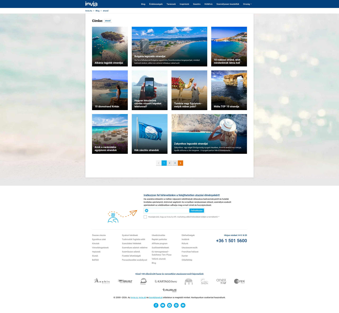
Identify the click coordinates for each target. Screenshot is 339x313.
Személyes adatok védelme (134, 247)
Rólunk (185, 243)
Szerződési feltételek (131, 243)
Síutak (95, 256)
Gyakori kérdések (130, 235)
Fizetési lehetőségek (131, 256)
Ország (246, 4)
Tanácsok (171, 4)
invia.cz (134, 297)
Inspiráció (184, 4)
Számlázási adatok (131, 251)
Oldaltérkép (187, 260)
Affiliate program (160, 243)
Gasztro (196, 4)
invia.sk (142, 297)
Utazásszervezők (189, 247)
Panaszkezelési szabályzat (134, 260)
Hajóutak (96, 251)
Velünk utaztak (159, 259)
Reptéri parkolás (159, 239)
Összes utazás (99, 235)
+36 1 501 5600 (231, 240)
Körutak (95, 243)
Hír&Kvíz (208, 4)
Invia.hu (88, 11)
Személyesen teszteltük (228, 4)
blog (143, 4)
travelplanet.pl (155, 297)
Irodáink (185, 239)
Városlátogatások (100, 247)
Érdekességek (156, 4)
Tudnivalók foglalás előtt (133, 239)
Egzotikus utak (99, 239)
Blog (97, 11)
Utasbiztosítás (158, 235)
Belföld (95, 260)
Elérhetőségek (188, 235)
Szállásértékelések (160, 247)
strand (107, 21)
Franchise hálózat (190, 251)
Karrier (185, 256)
